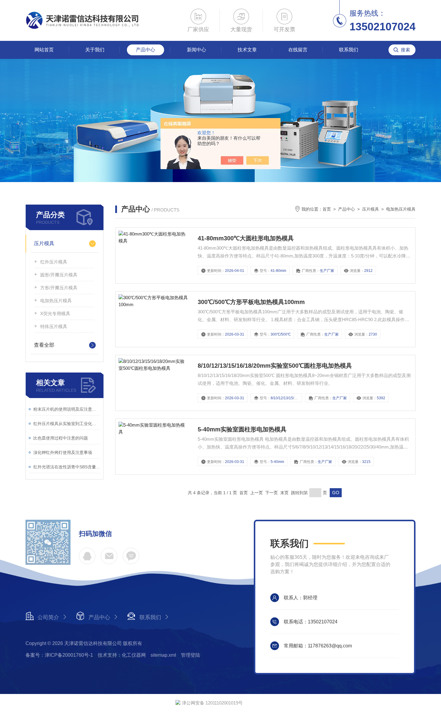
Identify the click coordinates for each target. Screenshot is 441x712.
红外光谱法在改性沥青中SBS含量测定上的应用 (66, 466)
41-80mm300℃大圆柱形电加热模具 (246, 238)
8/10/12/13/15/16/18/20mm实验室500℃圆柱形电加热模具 (275, 365)
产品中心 (145, 49)
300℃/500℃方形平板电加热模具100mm (251, 302)
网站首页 (44, 49)
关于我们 (94, 49)
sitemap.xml (163, 655)
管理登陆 (190, 655)
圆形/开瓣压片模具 (58, 274)
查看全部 (44, 345)
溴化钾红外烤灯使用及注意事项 (62, 452)
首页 (326, 209)
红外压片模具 (53, 261)
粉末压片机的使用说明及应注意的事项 (66, 409)
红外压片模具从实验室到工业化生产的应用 (66, 423)
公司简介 (48, 617)
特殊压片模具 (53, 326)
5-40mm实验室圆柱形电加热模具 (242, 429)
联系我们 (348, 49)
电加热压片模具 (56, 300)
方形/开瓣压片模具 (58, 287)
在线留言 (298, 49)
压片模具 (44, 243)
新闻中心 (196, 49)
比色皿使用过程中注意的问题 (60, 438)
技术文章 (247, 49)
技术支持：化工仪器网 (122, 655)
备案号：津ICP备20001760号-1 (59, 655)
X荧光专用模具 (55, 313)
